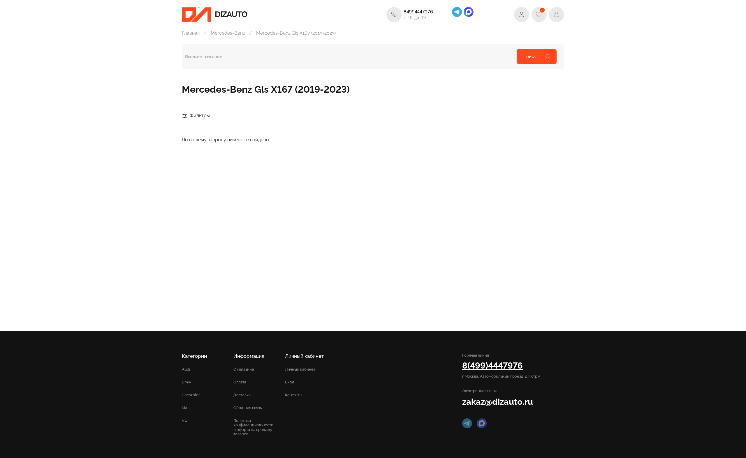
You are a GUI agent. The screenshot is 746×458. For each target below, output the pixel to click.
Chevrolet (191, 395)
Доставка (242, 395)
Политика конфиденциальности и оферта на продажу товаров (253, 427)
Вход (289, 382)
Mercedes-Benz (228, 33)
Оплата (239, 382)
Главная (191, 33)
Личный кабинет (300, 369)
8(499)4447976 (492, 365)
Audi (186, 369)
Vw (185, 420)
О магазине (243, 369)
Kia (184, 408)
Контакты (293, 395)
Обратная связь (247, 408)
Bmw (186, 382)
